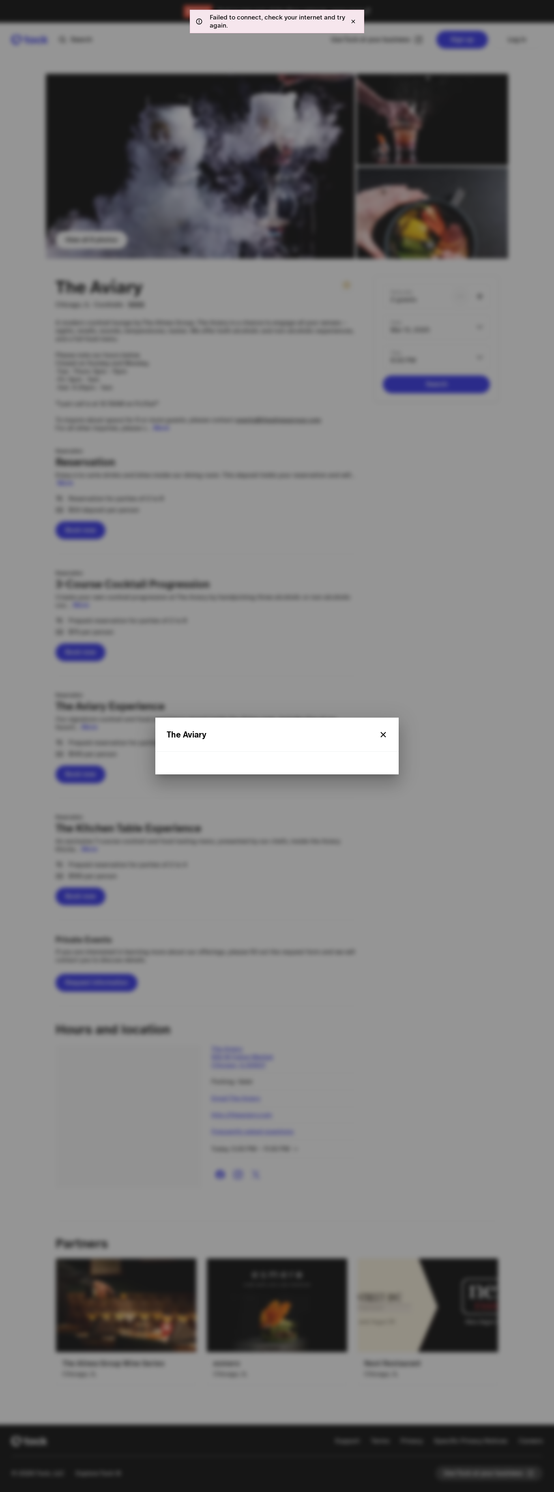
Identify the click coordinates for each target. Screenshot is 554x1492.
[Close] (383, 735)
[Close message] (353, 21)
